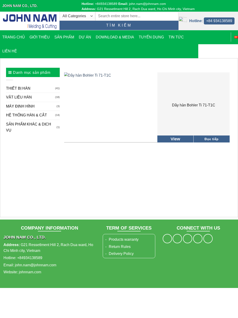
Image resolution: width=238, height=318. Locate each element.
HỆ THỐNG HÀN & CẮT (26, 115)
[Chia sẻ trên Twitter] (177, 238)
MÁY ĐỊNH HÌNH (20, 106)
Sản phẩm (64, 37)
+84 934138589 (219, 21)
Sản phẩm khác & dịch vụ (28, 127)
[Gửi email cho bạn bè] (187, 238)
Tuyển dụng (151, 37)
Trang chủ (13, 37)
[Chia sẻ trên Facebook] (167, 238)
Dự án (85, 37)
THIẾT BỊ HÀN (18, 88)
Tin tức (176, 37)
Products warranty (124, 239)
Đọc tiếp (211, 139)
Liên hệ (9, 51)
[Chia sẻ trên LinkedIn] (208, 238)
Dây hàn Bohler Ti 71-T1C (193, 105)
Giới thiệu (40, 37)
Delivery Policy (121, 254)
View (175, 139)
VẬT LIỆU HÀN (19, 97)
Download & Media (115, 37)
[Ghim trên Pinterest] (197, 238)
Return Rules (120, 247)
